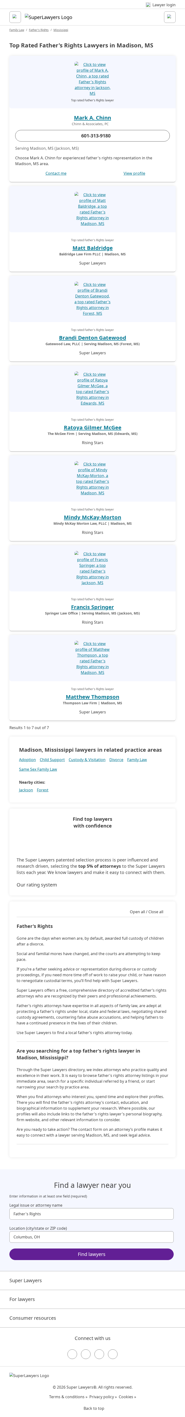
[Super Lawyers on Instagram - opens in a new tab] (86, 1354)
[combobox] (91, 1214)
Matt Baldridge (93, 247)
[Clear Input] (168, 1214)
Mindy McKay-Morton (92, 517)
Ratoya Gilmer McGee (92, 427)
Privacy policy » (103, 1396)
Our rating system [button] (37, 884)
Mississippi (60, 30)
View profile (134, 173)
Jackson (26, 790)
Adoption (27, 759)
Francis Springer (92, 606)
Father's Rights (39, 30)
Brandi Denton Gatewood (92, 337)
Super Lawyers (25, 1280)
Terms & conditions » (68, 1396)
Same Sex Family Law (38, 769)
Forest (42, 790)
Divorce (116, 759)
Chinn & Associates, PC (90, 124)
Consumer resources (32, 1318)
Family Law (16, 30)
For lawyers (22, 1299)
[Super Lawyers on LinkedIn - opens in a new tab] (113, 1354)
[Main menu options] (15, 17)
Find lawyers (92, 1254)
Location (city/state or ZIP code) (38, 1228)
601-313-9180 (96, 135)
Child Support (52, 759)
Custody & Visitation (87, 759)
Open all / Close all (146, 911)
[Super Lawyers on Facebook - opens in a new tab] (72, 1354)
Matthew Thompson (92, 696)
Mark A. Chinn (92, 117)
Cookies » (127, 1396)
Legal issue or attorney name (35, 1205)
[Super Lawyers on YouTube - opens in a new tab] (99, 1354)
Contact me (56, 173)
